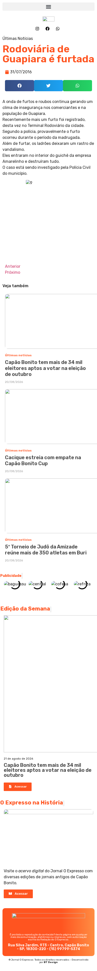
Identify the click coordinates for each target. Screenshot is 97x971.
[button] (48, 6)
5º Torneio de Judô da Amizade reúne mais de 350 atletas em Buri (46, 550)
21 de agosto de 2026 (18, 758)
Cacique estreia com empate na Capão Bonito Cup (43, 460)
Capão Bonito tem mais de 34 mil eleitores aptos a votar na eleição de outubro (45, 368)
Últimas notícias (18, 355)
